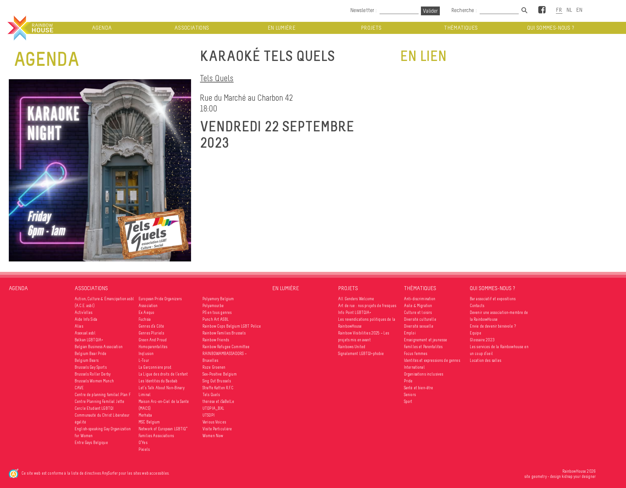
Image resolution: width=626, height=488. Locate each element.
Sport (408, 401)
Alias (79, 326)
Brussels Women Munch (94, 380)
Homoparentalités (153, 346)
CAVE (79, 387)
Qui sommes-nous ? (550, 27)
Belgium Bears (86, 360)
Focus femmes (415, 353)
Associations (191, 27)
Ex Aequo (146, 312)
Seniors (410, 394)
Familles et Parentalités (423, 346)
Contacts (477, 305)
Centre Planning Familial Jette (99, 401)
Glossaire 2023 (482, 339)
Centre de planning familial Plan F (103, 394)
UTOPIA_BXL (213, 408)
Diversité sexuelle (419, 326)
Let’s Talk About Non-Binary (162, 387)
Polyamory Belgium (218, 298)
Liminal (145, 394)
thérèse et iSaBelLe (218, 401)
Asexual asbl (85, 333)
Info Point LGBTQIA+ (354, 312)
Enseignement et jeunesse (425, 339)
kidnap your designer (579, 476)
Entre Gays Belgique (91, 442)
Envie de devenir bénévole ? (493, 326)
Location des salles (485, 360)
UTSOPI (208, 415)
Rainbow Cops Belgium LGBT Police (231, 326)
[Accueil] (30, 28)
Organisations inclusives (423, 374)
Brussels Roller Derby (93, 374)
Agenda (102, 27)
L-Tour (144, 360)
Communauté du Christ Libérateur (102, 415)
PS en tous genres (216, 312)
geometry (539, 476)
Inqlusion (146, 353)
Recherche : (464, 10)
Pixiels (144, 449)
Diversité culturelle (420, 319)
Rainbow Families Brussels (224, 333)
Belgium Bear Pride (91, 353)
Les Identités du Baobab (158, 380)
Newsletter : (363, 10)
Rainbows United (351, 346)
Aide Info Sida (86, 319)
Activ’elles (84, 312)
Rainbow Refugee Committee (226, 346)
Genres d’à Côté (151, 326)
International (414, 367)
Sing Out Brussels (216, 380)
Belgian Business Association (99, 346)
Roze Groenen (214, 367)
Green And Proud (153, 339)
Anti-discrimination (420, 298)
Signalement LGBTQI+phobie (361, 353)
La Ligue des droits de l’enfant (163, 374)
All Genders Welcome (356, 298)
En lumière (282, 27)
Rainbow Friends (215, 339)
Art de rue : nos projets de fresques (367, 305)
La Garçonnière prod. (155, 367)
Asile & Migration (418, 305)
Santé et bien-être (418, 387)
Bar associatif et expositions (492, 298)
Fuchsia (145, 319)
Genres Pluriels (151, 333)
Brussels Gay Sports (91, 367)
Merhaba (145, 415)
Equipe (475, 333)
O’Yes (143, 442)
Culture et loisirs (418, 312)
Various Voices (214, 422)
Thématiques (461, 27)
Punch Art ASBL (215, 319)
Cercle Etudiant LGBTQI (94, 408)
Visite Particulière (217, 428)
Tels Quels (216, 78)
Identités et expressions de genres (432, 360)
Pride (408, 380)
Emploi (410, 333)
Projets (371, 27)
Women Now (212, 435)
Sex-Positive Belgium (219, 374)
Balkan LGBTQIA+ (89, 339)
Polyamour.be (213, 305)
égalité (80, 422)
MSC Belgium (149, 422)
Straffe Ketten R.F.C (217, 387)
